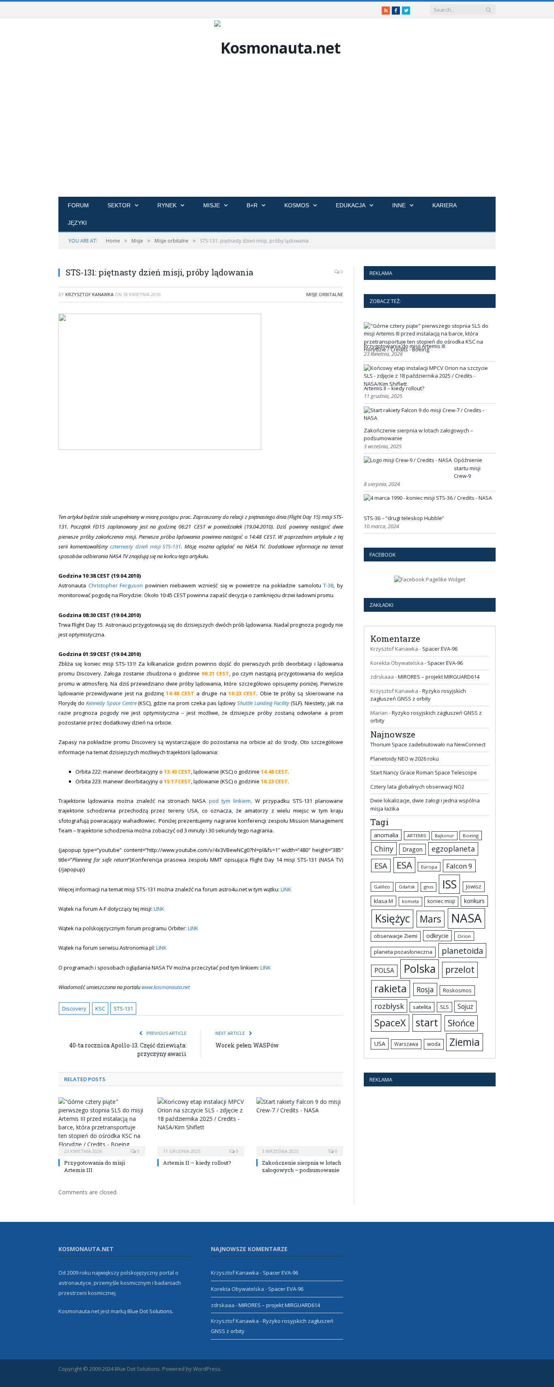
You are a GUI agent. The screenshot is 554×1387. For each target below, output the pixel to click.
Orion (464, 936)
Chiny (383, 849)
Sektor (119, 205)
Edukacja (350, 205)
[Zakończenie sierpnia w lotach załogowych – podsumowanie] (299, 1125)
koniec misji (441, 901)
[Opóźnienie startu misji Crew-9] (408, 460)
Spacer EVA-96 (439, 648)
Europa (429, 867)
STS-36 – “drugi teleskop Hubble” (404, 518)
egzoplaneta (453, 849)
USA (379, 1043)
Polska (420, 968)
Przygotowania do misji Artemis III (404, 346)
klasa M (383, 901)
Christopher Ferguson (116, 585)
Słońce (461, 1023)
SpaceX (390, 1022)
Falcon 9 (459, 866)
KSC (100, 1008)
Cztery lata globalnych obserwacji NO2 (417, 786)
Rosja (425, 989)
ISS (449, 884)
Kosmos (296, 205)
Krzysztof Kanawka (89, 294)
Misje (211, 205)
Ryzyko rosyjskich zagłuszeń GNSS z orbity (418, 695)
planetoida (462, 950)
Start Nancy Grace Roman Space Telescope (423, 772)
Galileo (382, 887)
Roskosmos (457, 990)
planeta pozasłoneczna (403, 951)
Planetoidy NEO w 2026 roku (404, 758)
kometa (410, 901)
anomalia (386, 835)
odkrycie (437, 936)
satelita (422, 1007)
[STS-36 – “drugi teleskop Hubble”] (428, 497)
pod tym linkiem (230, 800)
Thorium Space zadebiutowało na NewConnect (427, 744)
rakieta (390, 988)
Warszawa (406, 1044)
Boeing (471, 835)
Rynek (166, 205)
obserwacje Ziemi (395, 936)
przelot (460, 969)
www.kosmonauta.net (166, 987)
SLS (444, 1007)
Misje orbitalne (324, 294)
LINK (286, 889)
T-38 (328, 585)
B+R (252, 205)
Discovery (74, 1008)
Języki (77, 222)
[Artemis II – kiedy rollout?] (200, 1125)
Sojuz (465, 1006)
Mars (430, 918)
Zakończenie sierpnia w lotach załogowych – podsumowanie (301, 1166)
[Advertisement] (277, 136)
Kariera (444, 205)
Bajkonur (444, 836)
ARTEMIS (416, 835)
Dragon (412, 849)
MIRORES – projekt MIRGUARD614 (438, 676)
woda (433, 1043)
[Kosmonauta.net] (277, 45)
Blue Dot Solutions (149, 1311)
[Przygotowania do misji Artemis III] (101, 1125)
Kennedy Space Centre (111, 703)
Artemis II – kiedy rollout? (197, 1162)
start (427, 1022)
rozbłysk (389, 1006)
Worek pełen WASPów (247, 1045)
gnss (428, 887)
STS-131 (123, 1008)
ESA (380, 865)
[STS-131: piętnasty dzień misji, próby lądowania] (200, 383)
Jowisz (473, 886)
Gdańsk (407, 887)
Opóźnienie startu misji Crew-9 (468, 468)
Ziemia (464, 1042)
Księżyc (392, 918)
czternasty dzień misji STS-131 (145, 546)
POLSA (384, 970)
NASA (466, 918)
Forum (78, 205)
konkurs (474, 901)
